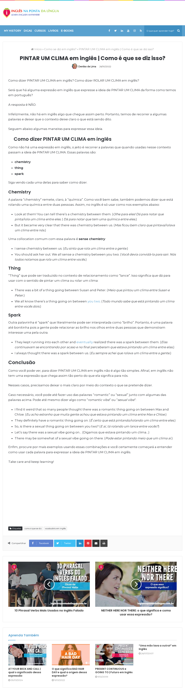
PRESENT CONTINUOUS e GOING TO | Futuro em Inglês (114, 670)
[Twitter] (115, 30)
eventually (84, 342)
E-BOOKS (67, 30)
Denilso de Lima (87, 66)
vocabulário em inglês (55, 528)
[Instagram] (134, 30)
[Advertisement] (92, 495)
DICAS (28, 30)
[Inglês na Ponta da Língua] (31, 13)
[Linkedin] (122, 30)
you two (94, 301)
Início (38, 49)
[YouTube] (128, 30)
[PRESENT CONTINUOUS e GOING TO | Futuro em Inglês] (114, 654)
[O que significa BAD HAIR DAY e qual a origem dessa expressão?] (71, 654)
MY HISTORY (12, 30)
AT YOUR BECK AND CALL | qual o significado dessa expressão (24, 672)
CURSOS (40, 30)
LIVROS (53, 30)
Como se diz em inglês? (60, 49)
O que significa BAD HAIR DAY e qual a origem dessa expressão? (69, 672)
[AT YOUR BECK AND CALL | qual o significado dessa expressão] (27, 654)
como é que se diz (33, 528)
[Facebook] (109, 30)
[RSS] (141, 30)
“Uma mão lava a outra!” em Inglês (157, 647)
